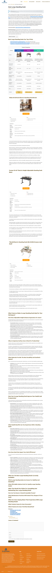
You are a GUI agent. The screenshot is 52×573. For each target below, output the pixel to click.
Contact (21, 563)
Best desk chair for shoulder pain (15, 514)
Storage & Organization (46, 1)
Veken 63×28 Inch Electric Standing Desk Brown (23, 27)
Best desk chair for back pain (41, 557)
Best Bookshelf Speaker (40, 558)
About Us (21, 555)
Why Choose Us (22, 561)
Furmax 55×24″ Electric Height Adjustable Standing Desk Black (20, 42)
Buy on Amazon (19, 92)
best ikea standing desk (12, 517)
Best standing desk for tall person (15, 513)
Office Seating (38, 1)
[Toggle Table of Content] (16, 36)
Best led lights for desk (13, 512)
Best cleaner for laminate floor (41, 555)
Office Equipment (32, 1)
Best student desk (13, 511)
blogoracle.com (6, 571)
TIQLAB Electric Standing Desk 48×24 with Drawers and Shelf (19, 43)
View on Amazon (26, 113)
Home (21, 1)
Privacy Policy (22, 557)
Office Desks (26, 1)
